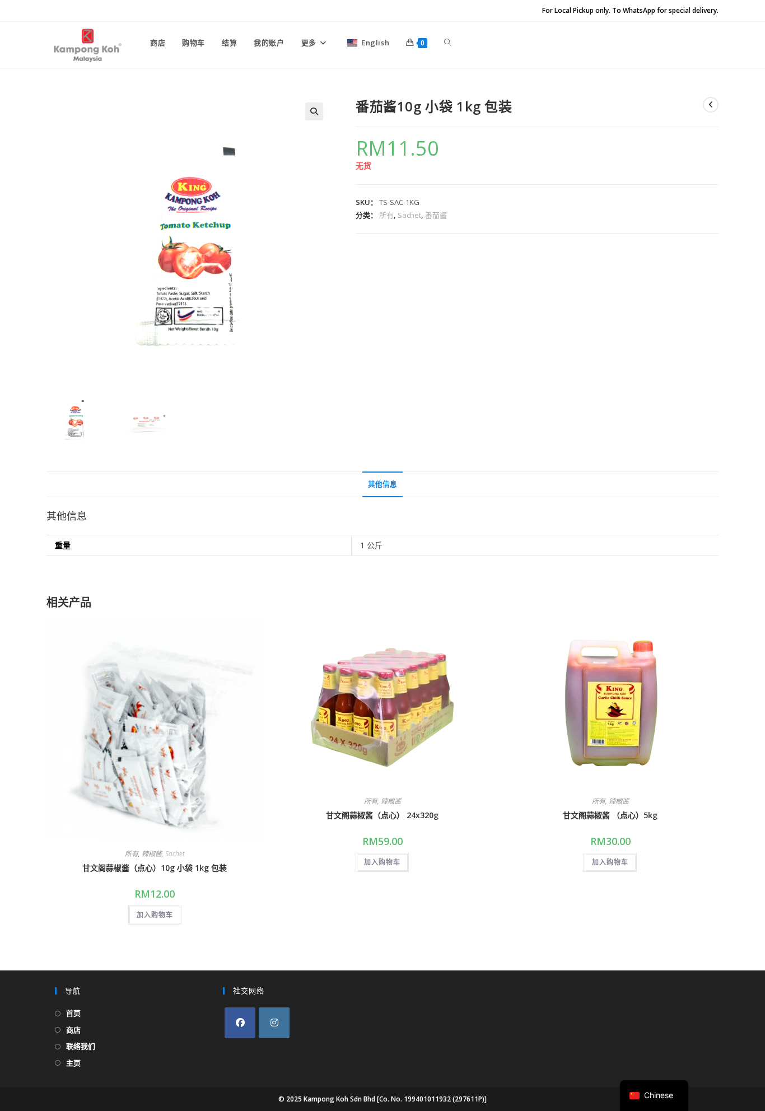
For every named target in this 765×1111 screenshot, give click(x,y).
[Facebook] (240, 1022)
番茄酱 (436, 215)
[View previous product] (711, 105)
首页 (73, 1013)
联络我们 (80, 1046)
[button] (314, 111)
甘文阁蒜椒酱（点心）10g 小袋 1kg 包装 (154, 867)
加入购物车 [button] (155, 914)
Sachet (409, 215)
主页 (73, 1063)
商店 (73, 1030)
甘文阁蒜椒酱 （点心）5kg (610, 815)
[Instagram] (274, 1022)
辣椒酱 (152, 853)
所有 (386, 215)
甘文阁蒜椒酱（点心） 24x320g (382, 815)
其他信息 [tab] (382, 484)
